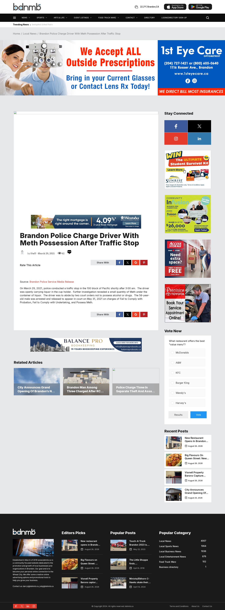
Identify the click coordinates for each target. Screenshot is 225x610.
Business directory (168, 567)
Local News (29, 33)
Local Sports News (169, 546)
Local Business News (170, 551)
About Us (195, 606)
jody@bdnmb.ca (46, 586)
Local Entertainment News (172, 556)
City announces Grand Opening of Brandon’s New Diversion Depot (195, 494)
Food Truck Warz (167, 562)
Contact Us (207, 606)
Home (16, 33)
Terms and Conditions (179, 606)
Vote (198, 414)
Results (178, 414)
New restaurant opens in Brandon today (195, 441)
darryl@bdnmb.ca (31, 586)
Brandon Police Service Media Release (52, 281)
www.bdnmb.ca (44, 560)
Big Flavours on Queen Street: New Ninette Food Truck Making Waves (196, 460)
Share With (103, 262)
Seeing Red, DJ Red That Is (42, 24)
